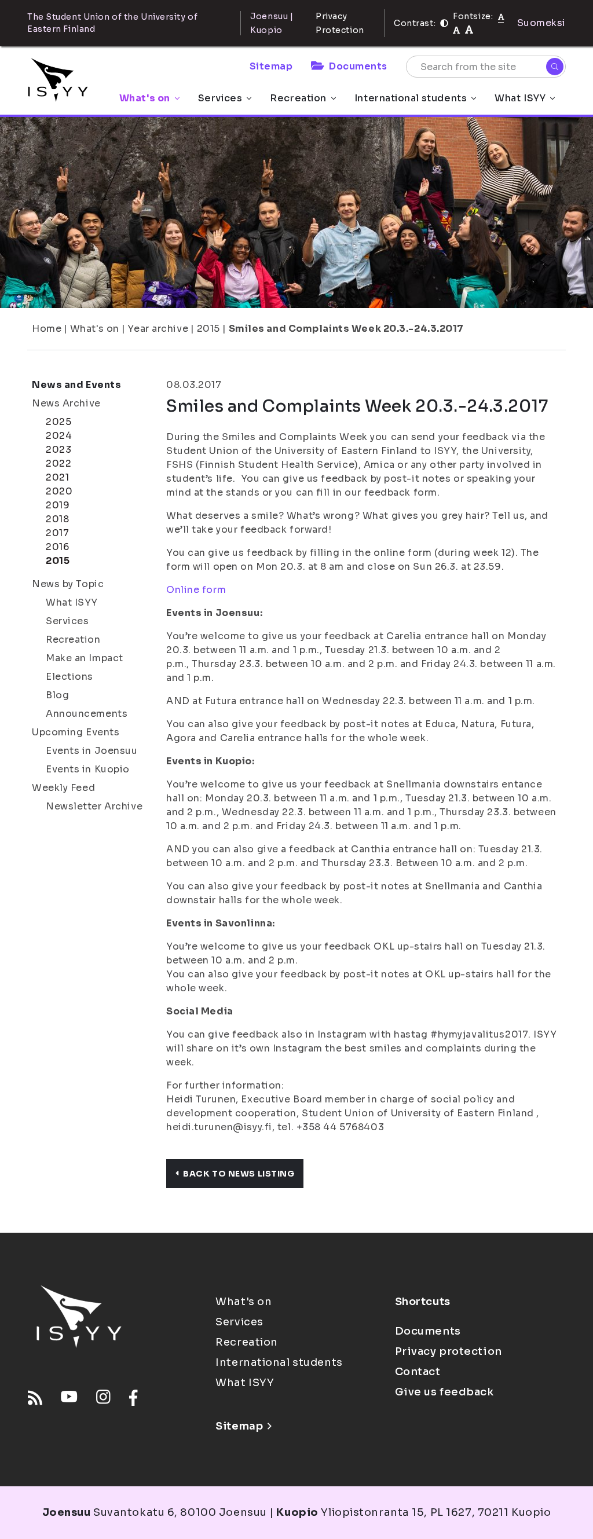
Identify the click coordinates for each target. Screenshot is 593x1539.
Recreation (298, 98)
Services (220, 98)
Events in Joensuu (92, 751)
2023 (58, 450)
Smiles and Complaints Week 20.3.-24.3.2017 (346, 329)
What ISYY (520, 98)
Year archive (157, 329)
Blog (57, 695)
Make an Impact (84, 658)
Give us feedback (444, 1392)
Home (46, 329)
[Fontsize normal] (501, 16)
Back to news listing (238, 1173)
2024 (59, 436)
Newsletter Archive (94, 806)
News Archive (66, 403)
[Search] (554, 66)
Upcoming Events (75, 732)
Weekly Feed (63, 788)
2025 (58, 422)
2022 (58, 463)
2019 (57, 505)
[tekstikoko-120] (469, 30)
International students (410, 98)
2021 (57, 477)
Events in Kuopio (88, 769)
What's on (144, 98)
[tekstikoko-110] (456, 30)
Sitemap (271, 66)
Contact (418, 1371)
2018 (57, 519)
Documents (358, 66)
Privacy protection (448, 1351)
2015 (208, 329)
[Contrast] (444, 23)
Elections (69, 676)
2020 (59, 491)
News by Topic (68, 584)
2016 (57, 547)
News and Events (76, 385)
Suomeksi (541, 23)
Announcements (86, 714)
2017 (57, 533)
